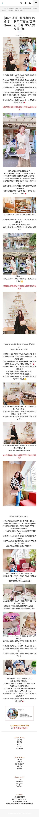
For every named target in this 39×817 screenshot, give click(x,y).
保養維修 (19, 766)
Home (4, 8)
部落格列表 (10, 8)
